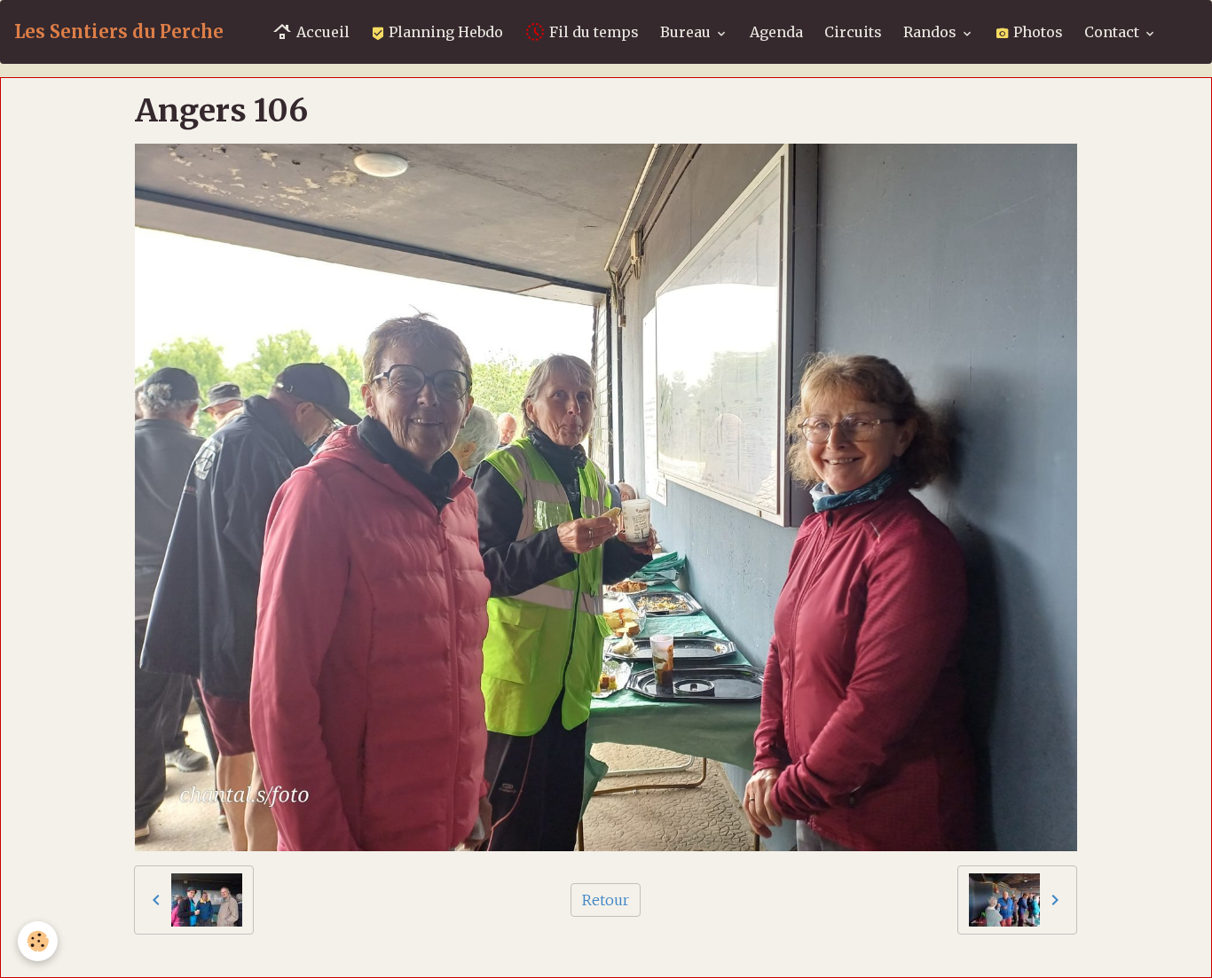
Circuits (853, 32)
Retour (605, 900)
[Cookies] (38, 941)
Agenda (776, 32)
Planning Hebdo (444, 32)
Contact (1113, 32)
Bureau (687, 32)
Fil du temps (592, 32)
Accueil (321, 32)
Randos (931, 32)
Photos (1036, 32)
